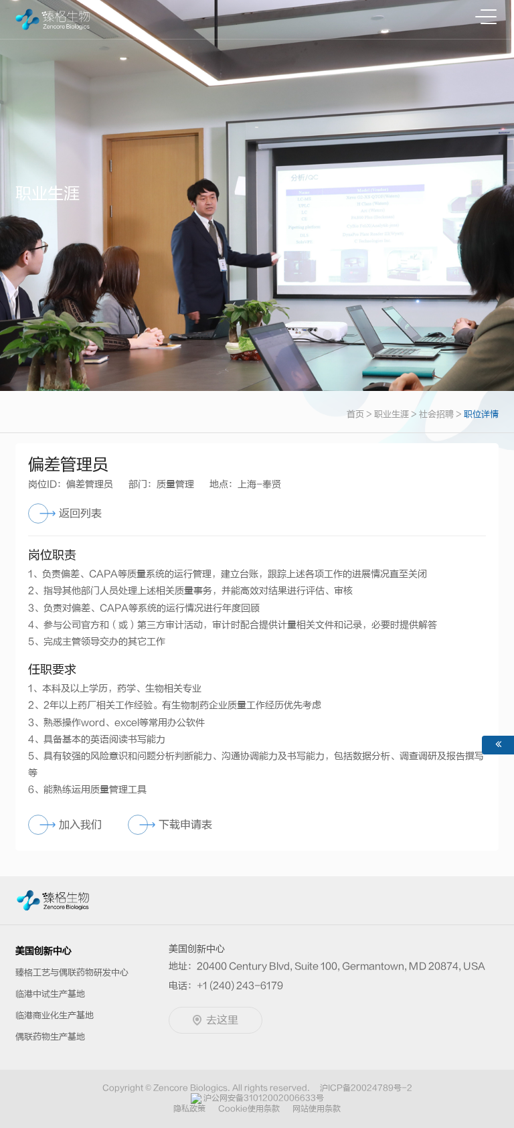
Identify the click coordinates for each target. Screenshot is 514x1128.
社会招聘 (436, 414)
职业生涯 (391, 414)
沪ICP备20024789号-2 (366, 1088)
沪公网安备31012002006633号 (263, 1098)
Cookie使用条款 (249, 1108)
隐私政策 (189, 1108)
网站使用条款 (316, 1108)
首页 (355, 414)
